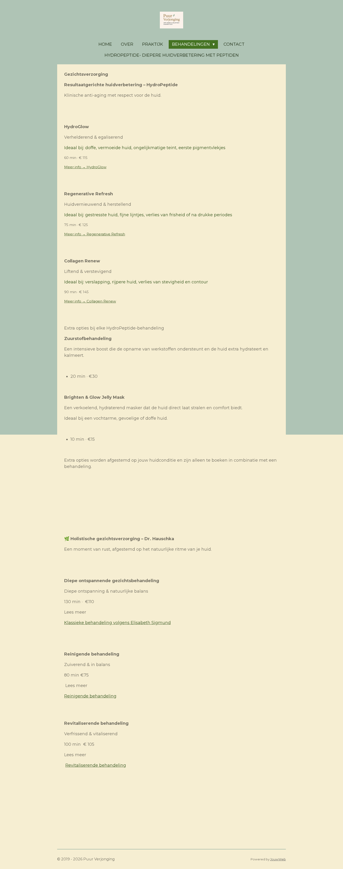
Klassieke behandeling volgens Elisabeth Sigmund (117, 622)
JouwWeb (278, 859)
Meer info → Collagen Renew (90, 301)
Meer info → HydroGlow (85, 167)
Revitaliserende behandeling (95, 765)
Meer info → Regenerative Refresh (94, 234)
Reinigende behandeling (90, 696)
